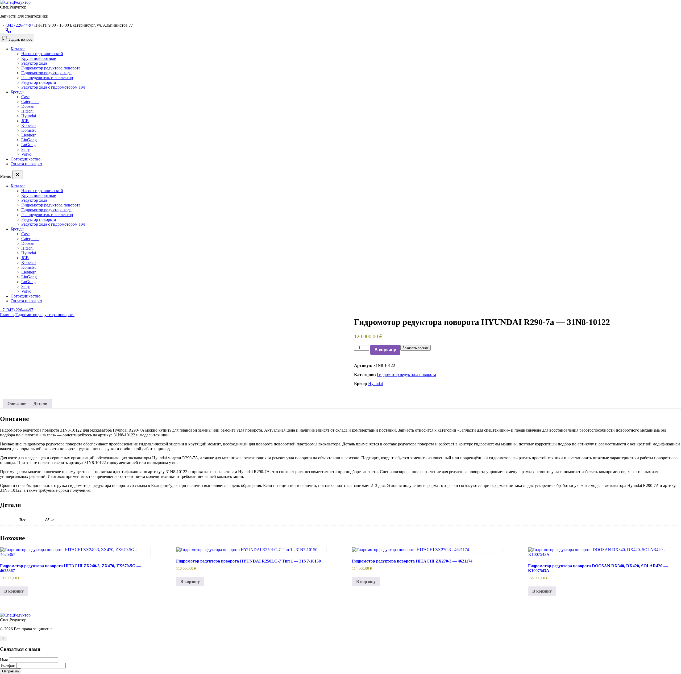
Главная (7, 314)
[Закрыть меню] (17, 175)
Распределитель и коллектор (47, 77)
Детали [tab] (40, 403)
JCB (25, 120)
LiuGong (29, 140)
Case (25, 96)
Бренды (17, 92)
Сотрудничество (25, 159)
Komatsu (28, 130)
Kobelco (28, 125)
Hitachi (27, 111)
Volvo (26, 154)
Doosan (27, 106)
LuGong (28, 144)
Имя (4, 660)
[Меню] (2, 33)
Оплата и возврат (26, 164)
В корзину (385, 350)
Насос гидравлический (42, 53)
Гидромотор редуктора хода (46, 73)
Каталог (18, 49)
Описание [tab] (16, 403)
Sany (25, 149)
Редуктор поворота (38, 82)
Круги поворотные (38, 58)
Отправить (10, 671)
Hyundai (28, 116)
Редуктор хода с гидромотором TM (53, 87)
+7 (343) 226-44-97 (16, 25)
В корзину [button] (14, 591)
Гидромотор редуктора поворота (50, 68)
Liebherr (28, 135)
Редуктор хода (34, 63)
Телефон (7, 665)
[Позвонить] (8, 32)
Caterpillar (30, 101)
